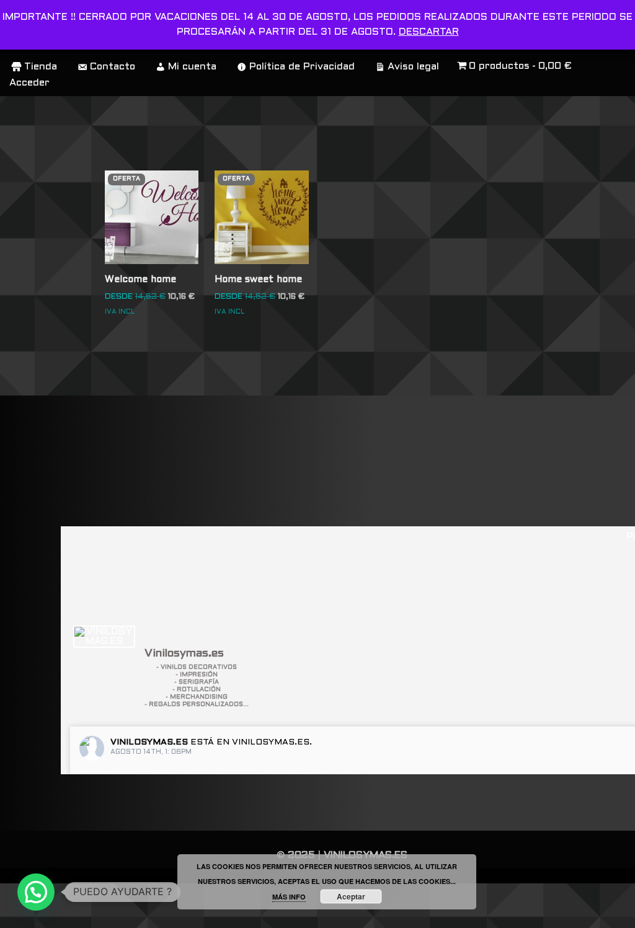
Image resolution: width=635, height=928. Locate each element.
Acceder (29, 82)
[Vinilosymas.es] (104, 636)
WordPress (41, 912)
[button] (36, 892)
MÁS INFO (289, 896)
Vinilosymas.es (149, 742)
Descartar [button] (429, 32)
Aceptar (351, 896)
